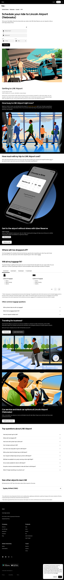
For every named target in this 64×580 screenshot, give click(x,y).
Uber (3, 2)
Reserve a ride (7, 242)
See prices (6, 44)
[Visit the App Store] (15, 565)
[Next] (59, 289)
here (51, 159)
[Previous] (55, 289)
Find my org (6, 332)
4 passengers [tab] (21, 270)
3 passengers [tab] (13, 270)
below (39, 254)
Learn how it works (18, 332)
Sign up (58, 1)
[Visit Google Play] (6, 565)
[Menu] (62, 2)
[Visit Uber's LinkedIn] (2, 556)
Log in (54, 1)
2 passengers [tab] (6, 270)
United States (5, 9)
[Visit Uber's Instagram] (8, 556)
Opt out (55, 576)
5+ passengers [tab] (29, 270)
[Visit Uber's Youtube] (5, 556)
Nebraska (12, 9)
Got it (60, 576)
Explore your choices (8, 421)
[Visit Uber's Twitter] (11, 556)
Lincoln (17, 9)
